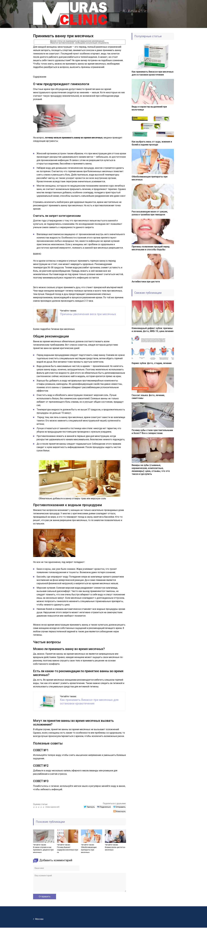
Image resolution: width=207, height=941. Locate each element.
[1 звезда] (34, 807)
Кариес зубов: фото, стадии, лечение (152, 363)
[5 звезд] (44, 807)
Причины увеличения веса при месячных (88, 314)
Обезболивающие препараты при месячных (88, 849)
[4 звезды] (41, 807)
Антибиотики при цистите (146, 281)
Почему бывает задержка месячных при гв (67, 849)
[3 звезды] (39, 807)
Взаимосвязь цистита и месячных (115, 848)
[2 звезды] (36, 807)
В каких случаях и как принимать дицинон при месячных (43, 849)
